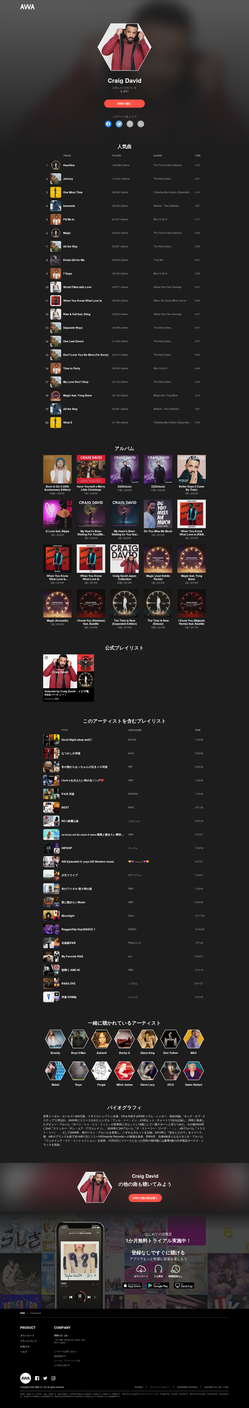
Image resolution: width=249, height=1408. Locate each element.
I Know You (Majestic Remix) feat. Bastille (191, 622)
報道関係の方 (60, 1356)
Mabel (55, 1085)
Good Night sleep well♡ (76, 740)
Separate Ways (72, 328)
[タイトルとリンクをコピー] (130, 124)
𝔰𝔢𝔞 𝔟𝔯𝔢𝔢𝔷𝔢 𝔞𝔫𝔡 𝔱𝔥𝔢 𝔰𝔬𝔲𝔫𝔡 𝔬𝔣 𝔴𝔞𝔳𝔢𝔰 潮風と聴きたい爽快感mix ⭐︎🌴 (97, 834)
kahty (131, 753)
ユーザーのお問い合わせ (65, 1351)
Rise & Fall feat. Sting (76, 314)
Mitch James (125, 1085)
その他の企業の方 (62, 1365)
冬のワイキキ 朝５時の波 (76, 889)
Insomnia (69, 206)
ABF (130, 766)
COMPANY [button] (62, 1328)
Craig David (35, 1313)
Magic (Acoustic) (57, 620)
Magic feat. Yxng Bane (77, 395)
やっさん (133, 848)
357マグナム (135, 875)
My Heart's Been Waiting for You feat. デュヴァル (124, 534)
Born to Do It (160, 219)
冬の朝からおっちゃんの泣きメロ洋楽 (84, 767)
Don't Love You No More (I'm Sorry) (85, 355)
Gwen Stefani (193, 1085)
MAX (194, 1053)
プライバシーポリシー (160, 1386)
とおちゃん (134, 820)
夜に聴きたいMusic (73, 902)
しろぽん (133, 983)
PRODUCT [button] (28, 1328)
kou (130, 956)
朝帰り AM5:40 (70, 970)
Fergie (101, 1085)
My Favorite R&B (72, 956)
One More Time (72, 192)
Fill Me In (68, 219)
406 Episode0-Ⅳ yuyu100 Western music (87, 861)
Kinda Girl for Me (74, 260)
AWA (57, 698)
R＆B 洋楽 (67, 794)
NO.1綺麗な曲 (70, 821)
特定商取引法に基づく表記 (216, 1386)
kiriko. (131, 915)
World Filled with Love (77, 287)
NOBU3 (132, 929)
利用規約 (139, 1386)
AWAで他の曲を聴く (145, 1198)
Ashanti (102, 1053)
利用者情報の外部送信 (187, 1386)
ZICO (170, 1085)
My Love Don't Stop (75, 382)
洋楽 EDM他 (68, 997)
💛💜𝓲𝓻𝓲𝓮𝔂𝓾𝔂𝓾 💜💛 (138, 861)
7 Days (67, 273)
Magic (67, 233)
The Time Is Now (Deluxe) (168, 165)
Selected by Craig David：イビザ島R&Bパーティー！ (67, 693)
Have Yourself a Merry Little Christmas (91, 488)
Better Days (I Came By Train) (191, 488)
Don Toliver (170, 1053)
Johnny (68, 179)
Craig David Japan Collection (124, 577)
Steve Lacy (147, 1085)
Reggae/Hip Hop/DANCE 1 (78, 929)
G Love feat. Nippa (57, 531)
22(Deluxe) (124, 486)
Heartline (69, 165)
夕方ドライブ (69, 875)
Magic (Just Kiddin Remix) (158, 577)
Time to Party (71, 368)
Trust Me (158, 260)
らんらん (133, 997)
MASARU (133, 793)
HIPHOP (66, 848)
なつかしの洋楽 (70, 753)
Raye (78, 1085)
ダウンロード (27, 1335)
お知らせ (25, 1346)
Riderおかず (134, 942)
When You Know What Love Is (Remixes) (57, 579)
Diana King (147, 1053)
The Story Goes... (163, 178)
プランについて (28, 1340)
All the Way (70, 246)
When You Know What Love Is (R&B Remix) (192, 534)
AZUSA (132, 739)
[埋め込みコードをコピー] (140, 124)
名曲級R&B (68, 943)
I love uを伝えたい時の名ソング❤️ (82, 780)
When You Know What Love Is (82, 300)
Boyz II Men (78, 1053)
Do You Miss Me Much (158, 531)
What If (67, 422)
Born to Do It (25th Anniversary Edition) (57, 488)
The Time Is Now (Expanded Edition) (124, 622)
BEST (65, 807)
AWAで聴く (124, 103)
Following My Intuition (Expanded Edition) (176, 192)
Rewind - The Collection (166, 205)
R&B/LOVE (68, 983)
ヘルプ (23, 1351)
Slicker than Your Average (167, 287)
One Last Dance (73, 341)
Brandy (55, 1053)
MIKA (131, 807)
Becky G (124, 1053)
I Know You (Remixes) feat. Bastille (91, 622)
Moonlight (67, 916)
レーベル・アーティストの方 (67, 1360)
